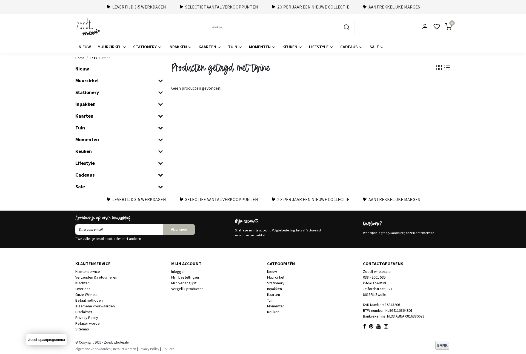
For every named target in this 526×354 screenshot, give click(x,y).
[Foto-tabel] (439, 67)
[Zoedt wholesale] (97, 27)
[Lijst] (447, 67)
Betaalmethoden (89, 300)
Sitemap (82, 329)
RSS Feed (168, 349)
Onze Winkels (86, 294)
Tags (93, 58)
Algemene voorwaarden (95, 306)
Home (79, 58)
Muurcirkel (110, 46)
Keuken (290, 46)
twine (106, 58)
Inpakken (178, 46)
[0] (445, 27)
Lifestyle (319, 46)
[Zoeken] (347, 27)
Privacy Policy (86, 317)
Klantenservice (87, 271)
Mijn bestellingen (185, 277)
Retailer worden (88, 323)
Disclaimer (83, 311)
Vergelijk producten (187, 288)
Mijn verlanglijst (183, 283)
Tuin (233, 46)
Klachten (82, 283)
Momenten (260, 46)
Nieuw (85, 46)
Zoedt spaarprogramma (46, 340)
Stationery (145, 46)
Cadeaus (349, 46)
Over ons (82, 288)
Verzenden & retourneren (96, 277)
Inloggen (178, 271)
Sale (375, 46)
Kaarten (208, 46)
